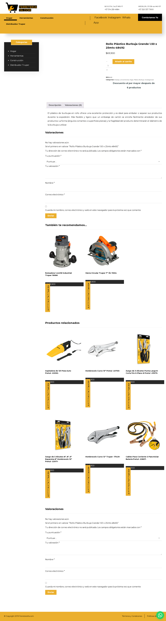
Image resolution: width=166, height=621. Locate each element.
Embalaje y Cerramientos (121, 80)
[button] (100, 17)
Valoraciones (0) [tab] (73, 105)
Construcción (16, 60)
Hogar (131, 80)
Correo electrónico (55, 194)
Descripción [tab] (55, 105)
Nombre (50, 183)
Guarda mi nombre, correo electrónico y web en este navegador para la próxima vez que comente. (93, 210)
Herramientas (16, 56)
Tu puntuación (53, 156)
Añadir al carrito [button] (48, 298)
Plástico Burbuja (139, 80)
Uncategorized (149, 80)
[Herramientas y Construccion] (21, 7)
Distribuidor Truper (19, 65)
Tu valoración (52, 166)
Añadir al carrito (123, 61)
